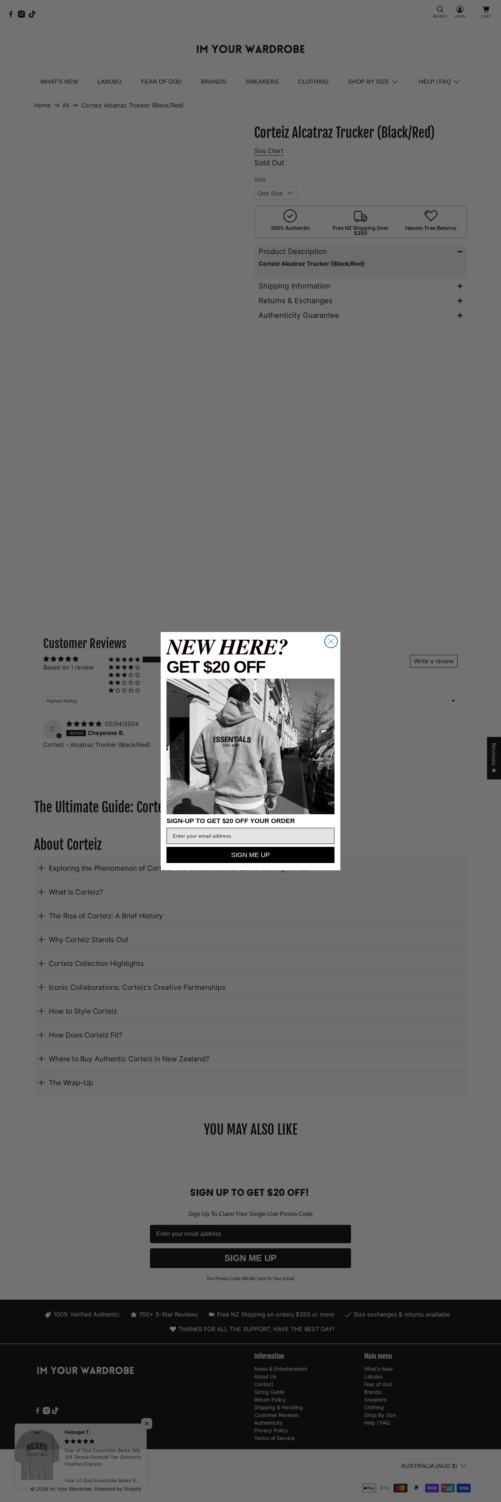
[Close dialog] (331, 641)
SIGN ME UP (250, 855)
